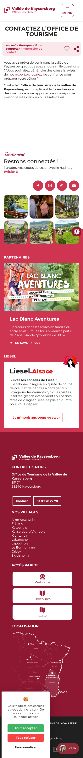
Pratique (25, 45)
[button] (25, 342)
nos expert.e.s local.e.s (25, 74)
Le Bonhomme (23, 547)
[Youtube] (74, 185)
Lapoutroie (20, 543)
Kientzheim (21, 535)
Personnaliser (25, 747)
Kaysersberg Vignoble (28, 531)
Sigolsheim (20, 555)
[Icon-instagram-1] (50, 185)
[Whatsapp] (62, 185)
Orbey (16, 551)
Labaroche (20, 539)
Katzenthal (20, 527)
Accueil (11, 45)
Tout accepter (26, 728)
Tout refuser (26, 738)
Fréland (17, 523)
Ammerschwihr (24, 519)
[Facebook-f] (38, 185)
